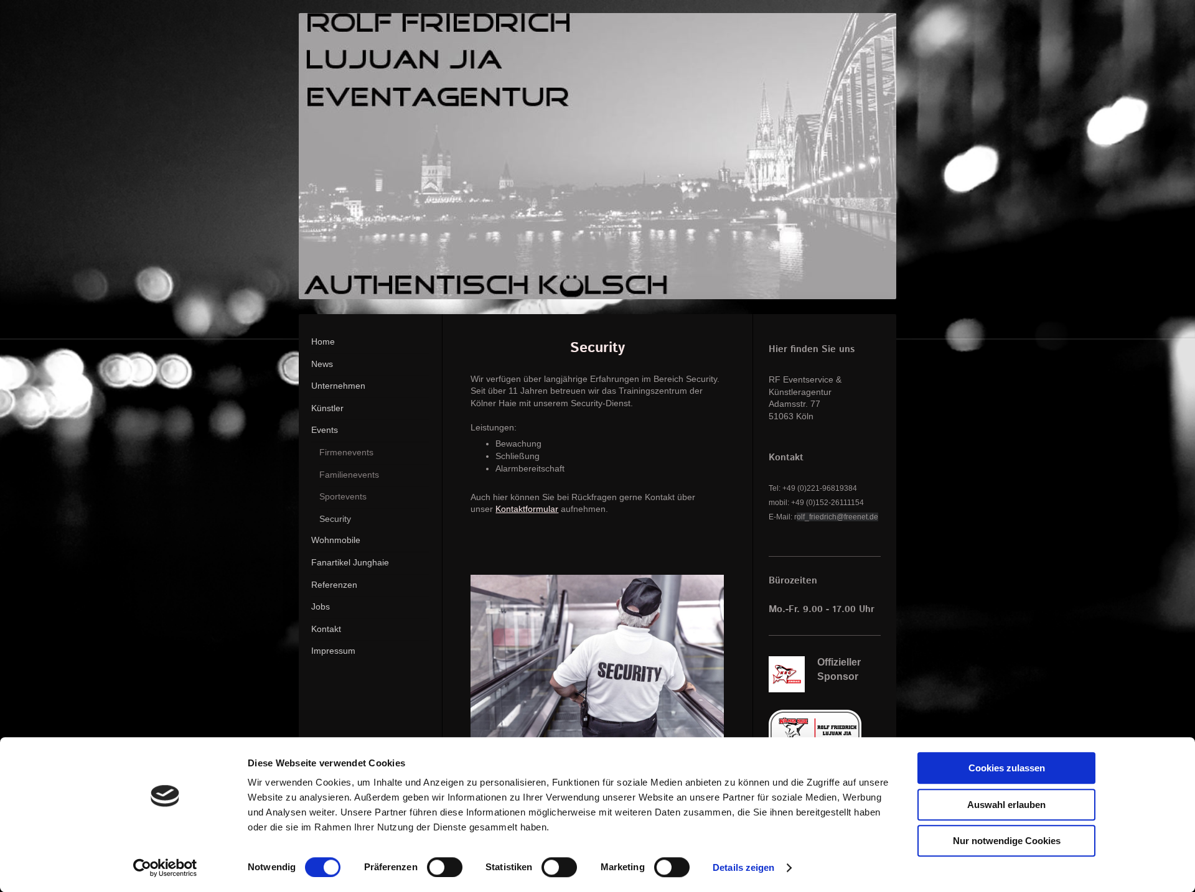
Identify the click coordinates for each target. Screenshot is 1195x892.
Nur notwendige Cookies (1007, 840)
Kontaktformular (526, 509)
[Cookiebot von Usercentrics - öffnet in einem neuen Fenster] (165, 867)
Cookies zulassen (1006, 768)
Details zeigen (743, 867)
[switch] (444, 867)
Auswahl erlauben (1006, 804)
